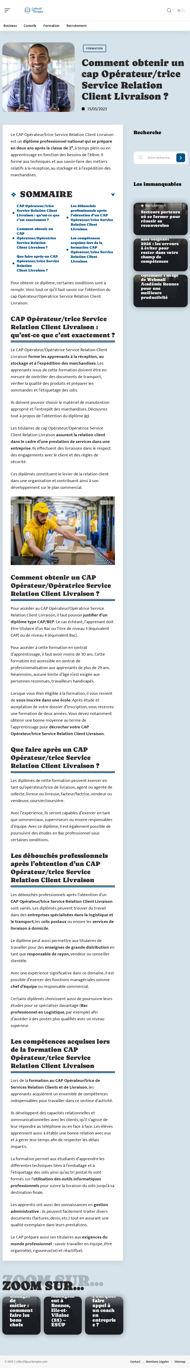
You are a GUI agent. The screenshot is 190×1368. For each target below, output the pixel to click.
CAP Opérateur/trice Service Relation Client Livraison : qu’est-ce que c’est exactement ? (38, 213)
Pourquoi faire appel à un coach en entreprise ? (104, 1310)
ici (86, 416)
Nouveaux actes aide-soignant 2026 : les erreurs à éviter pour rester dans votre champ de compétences (160, 248)
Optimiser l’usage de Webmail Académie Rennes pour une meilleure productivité (160, 286)
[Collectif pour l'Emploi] (33, 10)
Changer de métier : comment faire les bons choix (21, 1310)
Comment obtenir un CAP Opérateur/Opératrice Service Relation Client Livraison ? (36, 238)
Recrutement (155, 206)
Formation (94, 48)
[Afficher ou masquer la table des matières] (93, 195)
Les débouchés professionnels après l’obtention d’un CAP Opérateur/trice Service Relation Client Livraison (92, 217)
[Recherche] (169, 10)
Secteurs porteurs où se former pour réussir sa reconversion (160, 219)
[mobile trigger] (9, 10)
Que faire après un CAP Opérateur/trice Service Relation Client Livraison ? (38, 263)
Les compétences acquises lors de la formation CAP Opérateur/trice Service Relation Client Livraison (92, 249)
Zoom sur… (43, 1285)
